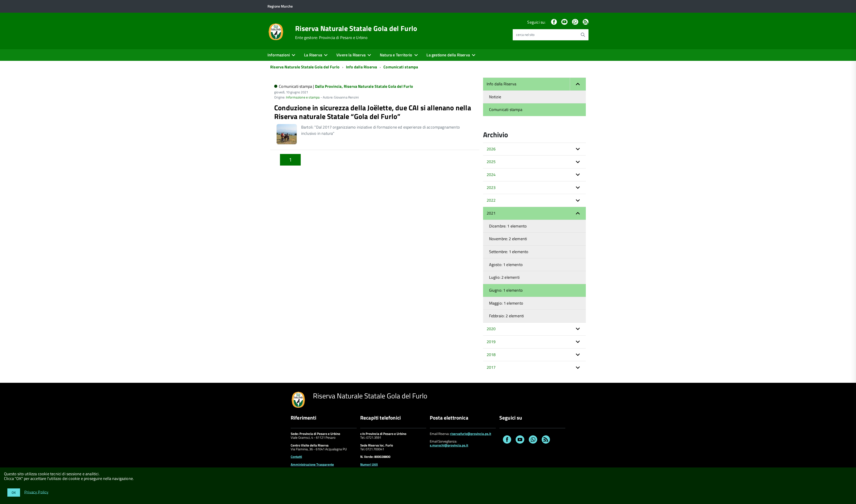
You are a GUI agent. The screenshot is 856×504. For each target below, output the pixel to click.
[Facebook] (554, 22)
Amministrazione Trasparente (312, 464)
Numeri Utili (369, 464)
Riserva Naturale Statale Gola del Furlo (356, 28)
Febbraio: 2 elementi (506, 316)
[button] (578, 84)
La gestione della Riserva (448, 55)
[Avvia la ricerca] (582, 34)
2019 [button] (491, 342)
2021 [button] (491, 213)
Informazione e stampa (303, 97)
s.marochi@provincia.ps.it (449, 445)
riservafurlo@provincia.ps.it (470, 433)
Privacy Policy (36, 492)
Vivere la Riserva (351, 55)
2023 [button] (491, 187)
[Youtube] (564, 22)
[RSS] (585, 22)
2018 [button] (491, 355)
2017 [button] (491, 367)
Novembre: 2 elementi (508, 239)
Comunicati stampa (400, 67)
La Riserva (313, 55)
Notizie (495, 97)
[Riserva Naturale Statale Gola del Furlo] (276, 31)
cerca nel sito (525, 35)
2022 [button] (491, 200)
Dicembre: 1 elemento (508, 226)
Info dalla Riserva (361, 67)
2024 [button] (491, 175)
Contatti (296, 456)
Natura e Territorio (396, 55)
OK (14, 492)
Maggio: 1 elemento (506, 303)
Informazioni (279, 55)
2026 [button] (491, 149)
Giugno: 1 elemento (506, 290)
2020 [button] (491, 329)
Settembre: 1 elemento (509, 252)
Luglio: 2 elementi (504, 277)
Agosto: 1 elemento (506, 265)
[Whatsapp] (575, 22)
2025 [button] (491, 162)
